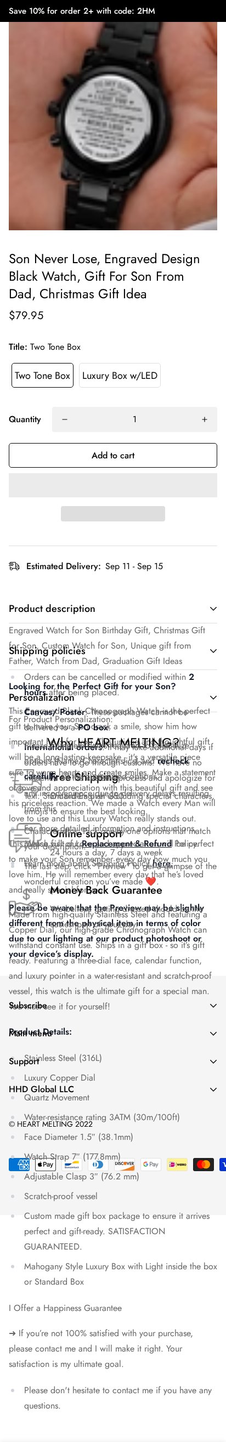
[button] (113, 485)
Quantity (25, 419)
